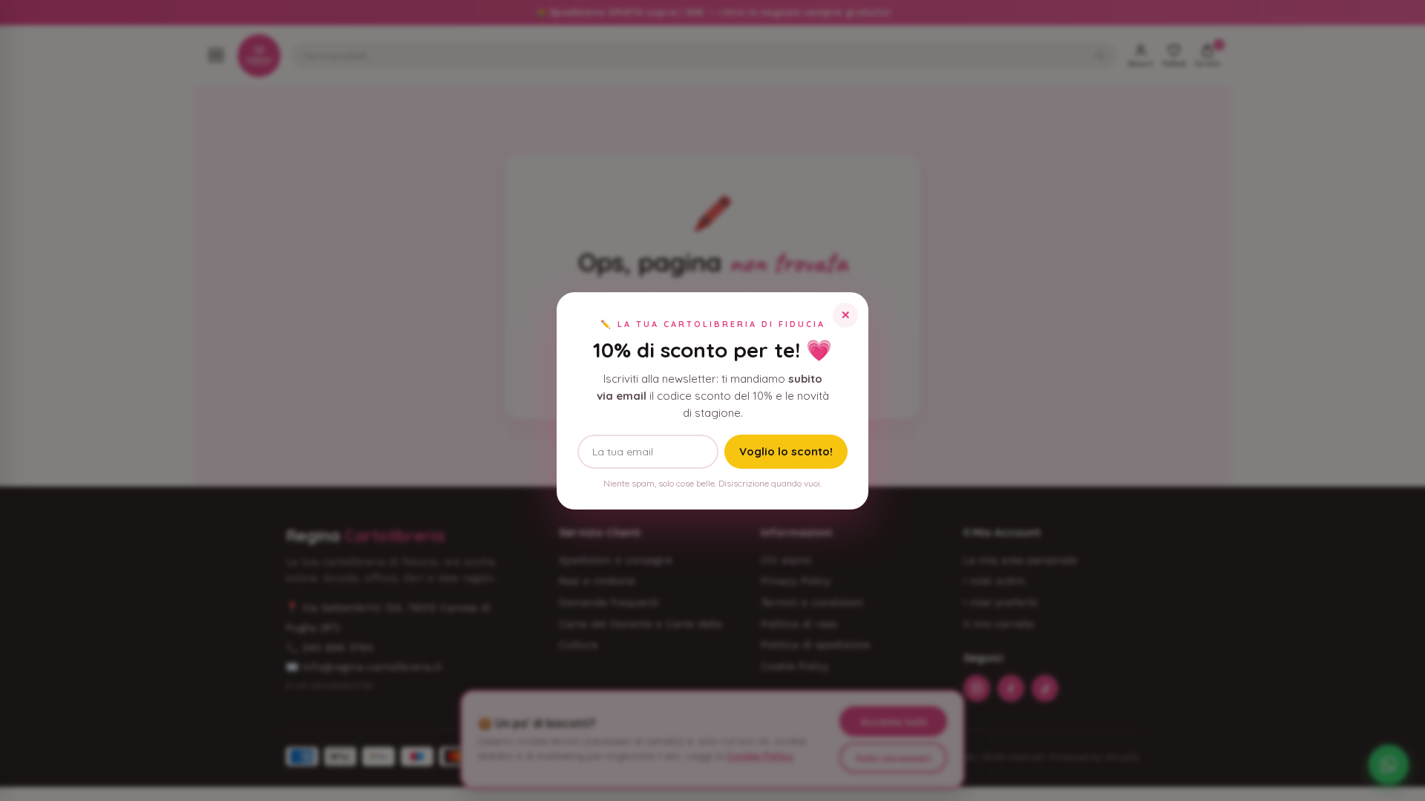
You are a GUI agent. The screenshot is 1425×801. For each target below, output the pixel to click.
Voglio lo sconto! (786, 451)
